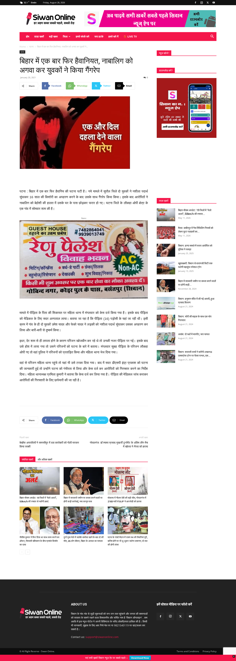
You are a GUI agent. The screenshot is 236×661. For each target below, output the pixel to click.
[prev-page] (22, 546)
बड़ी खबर (53, 36)
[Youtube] (213, 2)
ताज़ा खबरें (39, 36)
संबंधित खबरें (27, 453)
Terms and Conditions (188, 645)
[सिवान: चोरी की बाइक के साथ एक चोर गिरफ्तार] (166, 321)
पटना (31, 46)
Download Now (140, 657)
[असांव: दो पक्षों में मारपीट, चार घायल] (166, 338)
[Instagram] (201, 2)
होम (27, 36)
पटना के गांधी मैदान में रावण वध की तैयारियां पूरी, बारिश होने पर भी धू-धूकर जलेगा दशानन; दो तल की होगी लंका (128, 535)
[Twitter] (207, 2)
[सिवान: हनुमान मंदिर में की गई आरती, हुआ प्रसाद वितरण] (166, 303)
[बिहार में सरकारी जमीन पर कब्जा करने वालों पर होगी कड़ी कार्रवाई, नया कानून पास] (84, 475)
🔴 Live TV (130, 36)
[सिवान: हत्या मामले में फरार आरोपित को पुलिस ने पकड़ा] (166, 250)
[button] (212, 37)
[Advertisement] (84, 179)
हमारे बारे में (113, 36)
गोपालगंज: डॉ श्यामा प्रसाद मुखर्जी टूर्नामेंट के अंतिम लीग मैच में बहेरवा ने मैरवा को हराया (119, 438)
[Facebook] (195, 2)
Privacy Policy (209, 645)
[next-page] (27, 546)
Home (23, 46)
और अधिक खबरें (45, 453)
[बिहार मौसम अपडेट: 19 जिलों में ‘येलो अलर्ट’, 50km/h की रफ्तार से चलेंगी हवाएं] (40, 475)
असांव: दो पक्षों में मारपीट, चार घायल (193, 334)
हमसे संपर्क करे (82, 36)
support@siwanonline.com (102, 631)
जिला (65, 36)
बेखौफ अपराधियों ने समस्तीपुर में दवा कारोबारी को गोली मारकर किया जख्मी (49, 438)
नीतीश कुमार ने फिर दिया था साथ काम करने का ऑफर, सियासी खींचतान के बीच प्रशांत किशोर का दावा (39, 535)
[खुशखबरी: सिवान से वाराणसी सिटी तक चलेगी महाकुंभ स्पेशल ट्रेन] (166, 267)
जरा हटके (98, 36)
